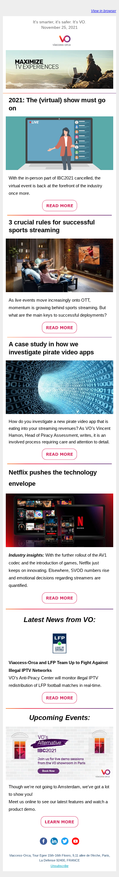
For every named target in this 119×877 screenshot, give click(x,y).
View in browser (103, 11)
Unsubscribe (59, 865)
